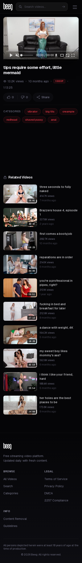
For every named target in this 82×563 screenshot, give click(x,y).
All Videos (10, 479)
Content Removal (15, 519)
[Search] (63, 6)
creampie (68, 111)
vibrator (33, 111)
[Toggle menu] (75, 7)
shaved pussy (34, 119)
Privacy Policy (54, 486)
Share (45, 97)
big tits (50, 111)
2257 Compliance (56, 500)
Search (8, 486)
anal (53, 119)
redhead (12, 119)
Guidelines (10, 526)
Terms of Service (55, 479)
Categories (10, 493)
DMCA (48, 493)
